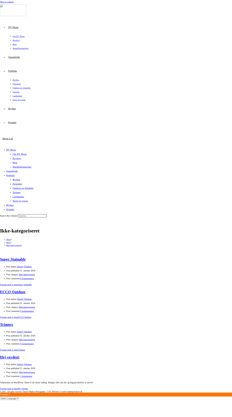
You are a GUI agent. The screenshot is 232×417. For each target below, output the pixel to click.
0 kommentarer (27, 278)
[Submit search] (49, 216)
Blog (15, 162)
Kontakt (10, 209)
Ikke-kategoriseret (14, 245)
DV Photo (11, 150)
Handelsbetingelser (22, 167)
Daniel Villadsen (24, 267)
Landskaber (18, 196)
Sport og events (20, 201)
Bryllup (16, 179)
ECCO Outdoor (13, 292)
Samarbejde (12, 171)
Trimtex (6, 324)
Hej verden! (9, 357)
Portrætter (17, 184)
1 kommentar (26, 376)
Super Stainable (13, 259)
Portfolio (10, 175)
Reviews (17, 158)
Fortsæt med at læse (16, 285)
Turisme (17, 192)
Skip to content (7, 2)
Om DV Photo (20, 154)
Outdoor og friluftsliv (23, 188)
